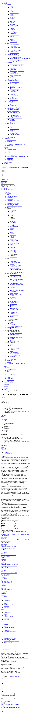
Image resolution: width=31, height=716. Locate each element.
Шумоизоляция (14, 319)
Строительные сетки (15, 355)
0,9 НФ (11, 212)
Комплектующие (8, 642)
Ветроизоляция (13, 302)
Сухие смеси (7, 630)
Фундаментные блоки (15, 265)
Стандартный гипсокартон (16, 284)
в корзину (3, 550)
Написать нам (4, 179)
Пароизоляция (13, 311)
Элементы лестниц (14, 268)
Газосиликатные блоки (15, 275)
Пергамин (12, 313)
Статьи (8, 371)
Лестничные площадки (19, 270)
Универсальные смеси (15, 294)
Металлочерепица (14, 328)
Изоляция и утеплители (10, 631)
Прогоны (12, 264)
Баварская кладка (14, 226)
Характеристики (8, 453)
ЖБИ (5, 389)
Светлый (12, 228)
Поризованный (13, 251)
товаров (3, 169)
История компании (11, 359)
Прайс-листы (10, 377)
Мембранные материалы (16, 306)
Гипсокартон (7, 628)
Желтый (12, 233)
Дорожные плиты (14, 259)
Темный (12, 229)
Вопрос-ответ (10, 373)
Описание (6, 452)
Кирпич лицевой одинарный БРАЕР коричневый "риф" (15, 534)
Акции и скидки (11, 374)
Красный (12, 236)
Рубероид (12, 316)
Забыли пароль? (5, 704)
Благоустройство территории (11, 641)
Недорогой (12, 247)
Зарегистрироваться (14, 704)
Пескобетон (13, 291)
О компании (7, 357)
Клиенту (6, 366)
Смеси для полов (14, 293)
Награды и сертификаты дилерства (16, 363)
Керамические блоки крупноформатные (20, 277)
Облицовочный (14, 240)
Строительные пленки (15, 353)
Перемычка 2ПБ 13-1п (6, 582)
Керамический (13, 257)
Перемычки (13, 261)
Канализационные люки (16, 335)
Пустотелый (13, 253)
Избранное (4, 181)
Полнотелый (13, 250)
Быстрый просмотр (5, 541)
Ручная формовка (14, 243)
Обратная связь (10, 380)
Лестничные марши (18, 269)
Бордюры (12, 338)
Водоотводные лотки (15, 331)
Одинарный (13, 222)
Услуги (8, 367)
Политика (6, 607)
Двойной (12, 219)
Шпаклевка (12, 297)
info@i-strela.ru (4, 188)
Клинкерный (13, 239)
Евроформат (13, 221)
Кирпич (6, 624)
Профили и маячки (14, 348)
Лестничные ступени (18, 272)
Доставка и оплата (8, 382)
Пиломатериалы (8, 636)
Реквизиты (9, 360)
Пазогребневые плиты (15, 276)
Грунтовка (12, 287)
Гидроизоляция (13, 304)
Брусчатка (12, 340)
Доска (11, 322)
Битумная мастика (14, 301)
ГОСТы (9, 370)
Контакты (6, 384)
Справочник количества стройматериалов (17, 375)
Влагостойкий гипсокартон (17, 283)
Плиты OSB (13, 324)
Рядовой (12, 244)
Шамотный (12, 255)
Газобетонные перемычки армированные (16, 279)
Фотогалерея (10, 364)
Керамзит (12, 305)
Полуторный (13, 224)
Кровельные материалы (10, 638)
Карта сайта (10, 378)
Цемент (12, 295)
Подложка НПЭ (14, 315)
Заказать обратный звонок (7, 189)
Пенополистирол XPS (15, 312)
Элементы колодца (14, 266)
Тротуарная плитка (14, 341)
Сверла (11, 351)
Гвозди (11, 345)
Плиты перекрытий (15, 262)
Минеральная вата (14, 308)
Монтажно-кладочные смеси (17, 290)
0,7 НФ (11, 211)
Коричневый (13, 235)
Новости (9, 362)
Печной (12, 241)
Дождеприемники (14, 334)
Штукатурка (13, 298)
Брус (11, 323)
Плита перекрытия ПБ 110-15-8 (9, 566)
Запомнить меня (6, 701)
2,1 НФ (11, 217)
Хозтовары (12, 356)
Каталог (6, 388)
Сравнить (4, 182)
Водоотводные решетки (16, 333)
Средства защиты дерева (16, 326)
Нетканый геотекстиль (15, 309)
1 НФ (11, 214)
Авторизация (4, 171)
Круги (11, 346)
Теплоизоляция (13, 317)
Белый (11, 232)
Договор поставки (11, 369)
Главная (6, 386)
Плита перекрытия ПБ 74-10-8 (8, 548)
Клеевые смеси (13, 288)
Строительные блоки (9, 627)
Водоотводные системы (10, 639)
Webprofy (13, 661)
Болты (11, 344)
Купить (2, 416)
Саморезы (12, 349)
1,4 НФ (11, 215)
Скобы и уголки (14, 352)
